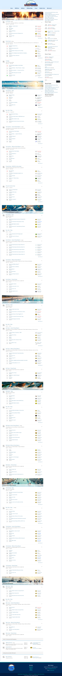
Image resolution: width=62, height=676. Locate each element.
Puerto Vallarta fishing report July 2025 (15, 72)
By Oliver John (39, 219)
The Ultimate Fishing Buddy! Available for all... (16, 173)
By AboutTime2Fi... (39, 97)
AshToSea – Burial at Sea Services (39, 674)
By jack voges (39, 395)
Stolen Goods (8, 41)
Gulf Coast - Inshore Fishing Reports (12, 328)
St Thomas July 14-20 (12, 288)
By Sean (38, 355)
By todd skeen (39, 55)
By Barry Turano (39, 398)
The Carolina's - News (10, 90)
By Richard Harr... (39, 136)
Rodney (50, 48)
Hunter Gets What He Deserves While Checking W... (17, 538)
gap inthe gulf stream (12, 271)
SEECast (22, 8)
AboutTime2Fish (51, 38)
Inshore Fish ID (8, 647)
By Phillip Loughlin (35, 657)
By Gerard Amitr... (39, 437)
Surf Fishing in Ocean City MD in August (15, 432)
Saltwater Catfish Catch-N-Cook (14, 309)
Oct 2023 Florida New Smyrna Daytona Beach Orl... (17, 244)
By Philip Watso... (39, 353)
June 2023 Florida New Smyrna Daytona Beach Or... (17, 251)
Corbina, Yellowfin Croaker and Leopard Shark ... (16, 609)
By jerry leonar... (39, 412)
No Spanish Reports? (12, 136)
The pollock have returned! (13, 499)
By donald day (39, 511)
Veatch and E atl (11, 557)
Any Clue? (34, 647)
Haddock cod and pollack (13, 552)
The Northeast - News (10, 487)
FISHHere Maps (29, 8)
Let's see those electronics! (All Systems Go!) (52, 47)
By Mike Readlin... (39, 273)
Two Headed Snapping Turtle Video (14, 318)
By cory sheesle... (39, 264)
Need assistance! (11, 269)
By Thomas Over (39, 454)
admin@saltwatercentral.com (51, 668)
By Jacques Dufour (35, 648)
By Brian (38, 415)
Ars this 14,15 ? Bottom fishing (13, 178)
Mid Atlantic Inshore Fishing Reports (12, 425)
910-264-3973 (52, 670)
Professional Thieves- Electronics (14, 55)
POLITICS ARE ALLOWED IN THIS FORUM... (16, 65)
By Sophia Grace (39, 459)
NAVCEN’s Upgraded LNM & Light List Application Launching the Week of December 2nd (52, 15)
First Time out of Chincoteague (14, 456)
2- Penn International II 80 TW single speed (15, 233)
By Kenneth (38, 271)
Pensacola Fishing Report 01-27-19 (14, 362)
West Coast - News (9, 586)
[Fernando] (31, 644)
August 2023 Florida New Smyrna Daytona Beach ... (17, 249)
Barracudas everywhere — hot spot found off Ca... (16, 70)
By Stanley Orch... (39, 375)
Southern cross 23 (12, 398)
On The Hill (8, 21)
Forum (36, 8)
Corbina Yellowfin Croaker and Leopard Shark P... (16, 590)
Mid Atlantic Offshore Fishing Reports (12, 445)
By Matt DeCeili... (39, 104)
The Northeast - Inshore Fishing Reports (13, 526)
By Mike (38, 158)
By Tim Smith (39, 432)
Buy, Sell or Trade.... (9, 110)
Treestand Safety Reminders (13, 439)
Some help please (12, 395)
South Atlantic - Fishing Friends (11, 279)
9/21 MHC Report (11, 158)
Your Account (31, 666)
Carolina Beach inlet (12, 104)
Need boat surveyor (12, 75)
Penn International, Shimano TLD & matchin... (16, 516)
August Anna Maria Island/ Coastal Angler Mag (16, 353)
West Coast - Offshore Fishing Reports (13, 622)
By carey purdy (39, 439)
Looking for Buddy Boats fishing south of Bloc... (16, 570)
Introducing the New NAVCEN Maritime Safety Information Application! (51, 13)
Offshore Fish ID (9, 642)
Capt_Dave (50, 25)
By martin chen (39, 494)
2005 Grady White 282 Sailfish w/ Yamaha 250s (16, 410)
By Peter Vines (39, 72)
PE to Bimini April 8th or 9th (13, 291)
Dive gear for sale (12, 196)
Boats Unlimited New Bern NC (13, 48)
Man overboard (11, 170)
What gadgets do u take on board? (14, 530)
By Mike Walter (39, 499)
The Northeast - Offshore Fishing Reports (13, 546)
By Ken (38, 552)
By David (38, 116)
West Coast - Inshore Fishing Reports (13, 602)
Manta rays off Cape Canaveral (14, 273)
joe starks (50, 44)
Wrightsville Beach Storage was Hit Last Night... (16, 50)
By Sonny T (38, 337)
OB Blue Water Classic (12, 540)
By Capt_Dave (39, 26)
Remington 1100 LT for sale (13, 513)
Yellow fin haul (11, 156)
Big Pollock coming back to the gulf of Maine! (16, 492)
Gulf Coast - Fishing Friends (11, 368)
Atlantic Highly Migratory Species (14, 223)
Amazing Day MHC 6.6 (12, 153)
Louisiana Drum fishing (12, 334)
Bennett (50, 35)
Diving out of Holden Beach (13, 189)
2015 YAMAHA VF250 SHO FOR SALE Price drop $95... (17, 518)
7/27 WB (10, 160)
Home (11, 8)
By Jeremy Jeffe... (39, 175)
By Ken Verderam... (39, 516)
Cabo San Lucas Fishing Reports (14, 629)
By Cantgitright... (39, 121)
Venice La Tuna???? (12, 357)
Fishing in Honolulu (12, 175)
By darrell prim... (39, 560)
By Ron (38, 153)
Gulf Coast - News (9, 304)
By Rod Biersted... (39, 221)
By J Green (38, 417)
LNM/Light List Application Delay (49, 18)
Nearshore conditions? (12, 199)
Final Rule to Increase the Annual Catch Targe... (16, 316)
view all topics (40, 38)
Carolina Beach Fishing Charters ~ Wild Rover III (25, 674)
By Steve (38, 194)
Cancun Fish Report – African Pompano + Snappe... (17, 67)
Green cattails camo (36, 656)
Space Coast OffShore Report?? (14, 264)
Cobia (10, 99)
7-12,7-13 (10, 180)
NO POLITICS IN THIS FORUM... (14, 131)
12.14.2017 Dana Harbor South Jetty (14, 614)
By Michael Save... (39, 244)
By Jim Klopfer (39, 339)
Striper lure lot (11, 415)
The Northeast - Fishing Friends (11, 565)
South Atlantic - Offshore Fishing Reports (13, 259)
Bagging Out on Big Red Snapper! (14, 375)
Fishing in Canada (12, 535)
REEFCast (17, 8)
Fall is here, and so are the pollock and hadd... (16, 501)
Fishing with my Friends (12, 372)
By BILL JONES (39, 342)
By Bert (38, 45)
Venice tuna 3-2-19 (12, 355)
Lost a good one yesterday (13, 102)
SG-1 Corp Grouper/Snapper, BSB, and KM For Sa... (17, 520)
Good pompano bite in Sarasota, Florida (15, 339)
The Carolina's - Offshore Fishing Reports (13, 146)
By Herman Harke (39, 236)
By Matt (38, 180)
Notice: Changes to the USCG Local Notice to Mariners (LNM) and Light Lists (51, 17)
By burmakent (39, 189)
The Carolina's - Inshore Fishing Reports (13, 126)
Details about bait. (12, 607)
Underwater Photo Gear (12, 192)
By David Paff (39, 226)
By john (38, 50)
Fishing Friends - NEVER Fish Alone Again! (13, 166)
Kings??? (10, 141)
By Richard (38, 595)
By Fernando (39, 67)
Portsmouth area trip (12, 430)
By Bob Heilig (39, 469)
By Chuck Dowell (39, 196)
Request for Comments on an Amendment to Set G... (17, 311)
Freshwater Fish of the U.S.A (13, 434)
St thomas (10, 377)
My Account (49, 8)
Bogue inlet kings (11, 94)
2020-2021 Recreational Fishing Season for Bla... (16, 221)
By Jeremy (38, 612)
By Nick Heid (39, 590)
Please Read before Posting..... (14, 114)
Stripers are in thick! (12, 497)
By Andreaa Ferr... (39, 513)
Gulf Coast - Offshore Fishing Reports (13, 348)
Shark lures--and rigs (12, 560)
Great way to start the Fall (13, 494)
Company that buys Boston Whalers (14, 412)
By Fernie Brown (39, 199)
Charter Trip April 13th (12, 469)
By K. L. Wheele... (39, 555)
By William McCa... (39, 233)
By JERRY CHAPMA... (40, 629)
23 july (10, 449)
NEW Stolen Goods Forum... (13, 45)
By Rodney (38, 33)
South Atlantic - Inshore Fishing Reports (13, 240)
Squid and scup (11, 533)
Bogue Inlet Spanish (12, 138)
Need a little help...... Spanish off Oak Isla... (15, 133)
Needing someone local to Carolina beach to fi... (16, 474)
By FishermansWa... (40, 173)
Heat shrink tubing (12, 511)
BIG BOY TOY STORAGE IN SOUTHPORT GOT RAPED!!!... (18, 53)
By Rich (38, 550)
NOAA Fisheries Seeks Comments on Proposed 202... (17, 219)
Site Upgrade (11, 28)
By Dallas (38, 286)
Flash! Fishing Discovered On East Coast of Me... (16, 595)
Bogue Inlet (11, 97)
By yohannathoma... (40, 332)
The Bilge (7, 61)
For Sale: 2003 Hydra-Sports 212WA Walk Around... (17, 116)
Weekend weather (12, 459)
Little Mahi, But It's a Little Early (14, 266)
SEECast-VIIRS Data (12, 30)
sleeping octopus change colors (14, 593)
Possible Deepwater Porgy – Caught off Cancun (37, 643)
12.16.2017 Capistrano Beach (13, 612)
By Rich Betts (39, 533)
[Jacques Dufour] (31, 648)
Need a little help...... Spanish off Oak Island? (53, 31)
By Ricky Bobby (39, 518)
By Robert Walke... (39, 372)
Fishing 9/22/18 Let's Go (13, 471)
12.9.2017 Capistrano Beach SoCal (14, 617)
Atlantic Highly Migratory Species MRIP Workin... (16, 400)
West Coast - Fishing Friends (11, 633)
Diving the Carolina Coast (10, 185)
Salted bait (10, 550)
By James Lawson (39, 474)
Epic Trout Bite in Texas (12, 342)
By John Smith (39, 318)
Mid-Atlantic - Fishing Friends (11, 464)
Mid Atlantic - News (9, 391)
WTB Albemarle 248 (12, 417)
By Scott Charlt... (39, 492)
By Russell (38, 288)
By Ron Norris (39, 430)
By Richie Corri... (39, 266)
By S (38, 48)
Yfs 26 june (11, 454)
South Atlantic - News (10, 214)
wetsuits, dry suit (11, 194)
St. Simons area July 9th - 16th (14, 286)
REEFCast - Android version (13, 26)
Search (46, 79)
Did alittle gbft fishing (12, 555)
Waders (10, 337)
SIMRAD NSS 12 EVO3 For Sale (14, 118)
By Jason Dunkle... (39, 471)
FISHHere (31, 670)
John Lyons (50, 32)
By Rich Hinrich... (39, 283)
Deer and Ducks (9, 656)
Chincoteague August (12, 452)
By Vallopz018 (39, 530)
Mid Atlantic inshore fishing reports (14, 437)
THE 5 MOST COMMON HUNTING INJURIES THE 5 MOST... (18, 360)
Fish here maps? (11, 35)
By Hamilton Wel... (39, 520)
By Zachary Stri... (39, 362)
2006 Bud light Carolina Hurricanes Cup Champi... (16, 121)
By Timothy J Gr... (39, 452)
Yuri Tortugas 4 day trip (12, 283)
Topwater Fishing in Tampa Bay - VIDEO (15, 332)
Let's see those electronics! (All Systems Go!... (16, 33)
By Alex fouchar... (39, 309)
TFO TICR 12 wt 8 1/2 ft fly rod (14, 236)
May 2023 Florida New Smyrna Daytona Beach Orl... (17, 254)
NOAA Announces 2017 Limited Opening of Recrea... (17, 226)
